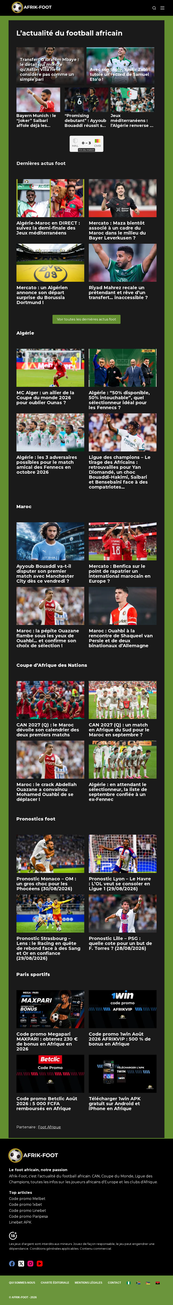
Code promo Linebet (27, 1210)
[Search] (154, 8)
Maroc (24, 506)
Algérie (25, 333)
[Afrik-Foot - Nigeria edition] (129, 1283)
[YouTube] (40, 1264)
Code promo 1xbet (25, 1204)
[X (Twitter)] (21, 1264)
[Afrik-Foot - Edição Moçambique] (148, 1283)
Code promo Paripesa (28, 1216)
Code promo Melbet (27, 1199)
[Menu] (162, 8)
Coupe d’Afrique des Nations (51, 665)
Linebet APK (20, 1222)
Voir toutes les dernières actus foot (86, 319)
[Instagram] (30, 1264)
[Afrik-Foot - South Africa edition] (138, 1283)
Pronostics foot (35, 819)
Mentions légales (88, 1282)
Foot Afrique (49, 1127)
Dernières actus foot (41, 163)
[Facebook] (12, 1264)
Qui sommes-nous (22, 1282)
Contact (114, 1282)
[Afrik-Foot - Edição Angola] (158, 1283)
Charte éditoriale (55, 1282)
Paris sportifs (33, 974)
